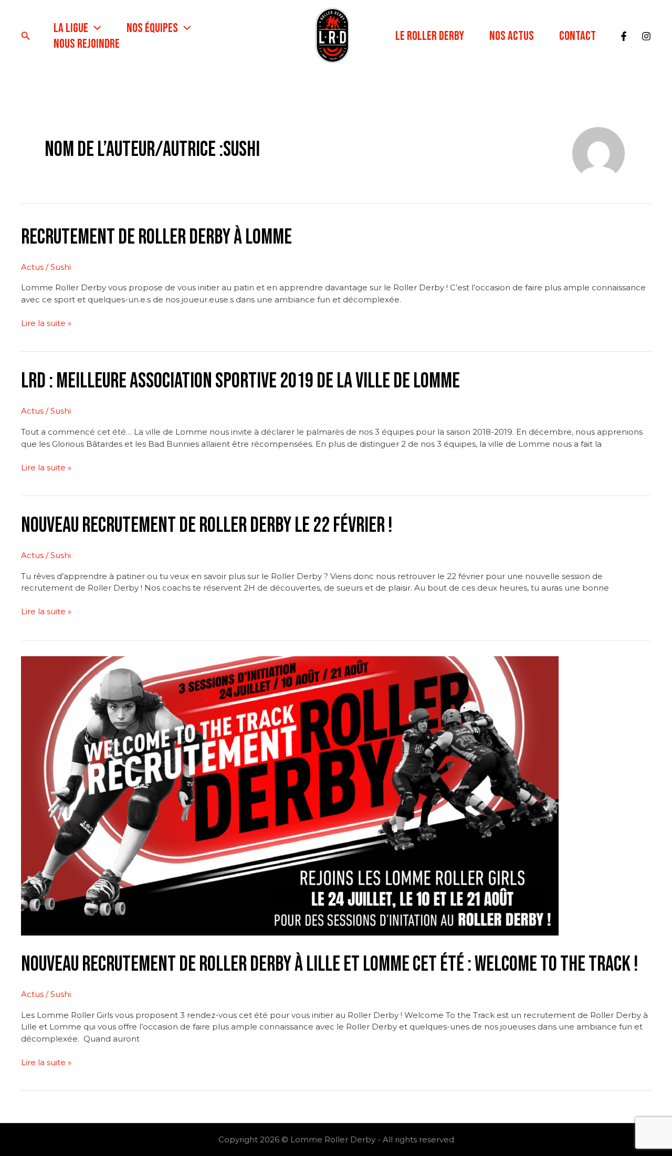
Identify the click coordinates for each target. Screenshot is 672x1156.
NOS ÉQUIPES (152, 28)
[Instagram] (646, 36)
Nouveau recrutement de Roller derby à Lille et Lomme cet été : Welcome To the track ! (329, 964)
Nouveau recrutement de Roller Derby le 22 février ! (207, 525)
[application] (94, 28)
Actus (32, 267)
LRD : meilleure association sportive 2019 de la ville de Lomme (240, 381)
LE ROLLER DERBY (429, 36)
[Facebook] (623, 36)
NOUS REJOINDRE (87, 43)
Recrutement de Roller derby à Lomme (156, 237)
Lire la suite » (46, 323)
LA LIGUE (71, 28)
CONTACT (577, 36)
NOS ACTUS (511, 36)
